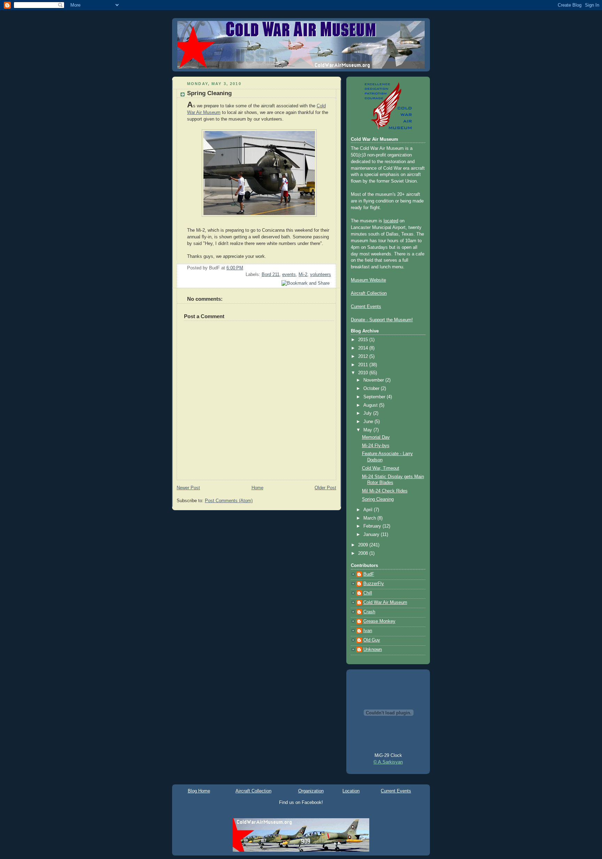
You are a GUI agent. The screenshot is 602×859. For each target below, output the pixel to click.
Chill (367, 593)
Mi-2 (303, 274)
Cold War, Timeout (380, 468)
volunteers (320, 274)
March (370, 518)
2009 (363, 545)
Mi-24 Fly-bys (375, 445)
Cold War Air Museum (385, 602)
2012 (363, 356)
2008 (363, 553)
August (371, 405)
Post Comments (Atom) (229, 500)
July (368, 413)
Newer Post (188, 487)
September (375, 396)
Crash (369, 611)
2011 (363, 364)
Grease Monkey (379, 621)
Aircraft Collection (369, 293)
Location (351, 790)
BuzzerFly (373, 583)
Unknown (372, 649)
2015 (363, 339)
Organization (311, 790)
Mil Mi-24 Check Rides (385, 491)
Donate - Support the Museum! (382, 319)
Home (257, 487)
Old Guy (371, 640)
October (372, 388)
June (369, 421)
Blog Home (199, 790)
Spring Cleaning (209, 93)
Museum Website (368, 280)
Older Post (325, 487)
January (372, 534)
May (368, 430)
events (289, 274)
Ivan (367, 630)
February (373, 526)
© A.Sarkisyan (388, 762)
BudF (368, 574)
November (374, 380)
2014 (363, 348)
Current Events (366, 306)
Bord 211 (270, 274)
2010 (363, 372)
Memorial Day (376, 437)
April (368, 509)
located (391, 220)
